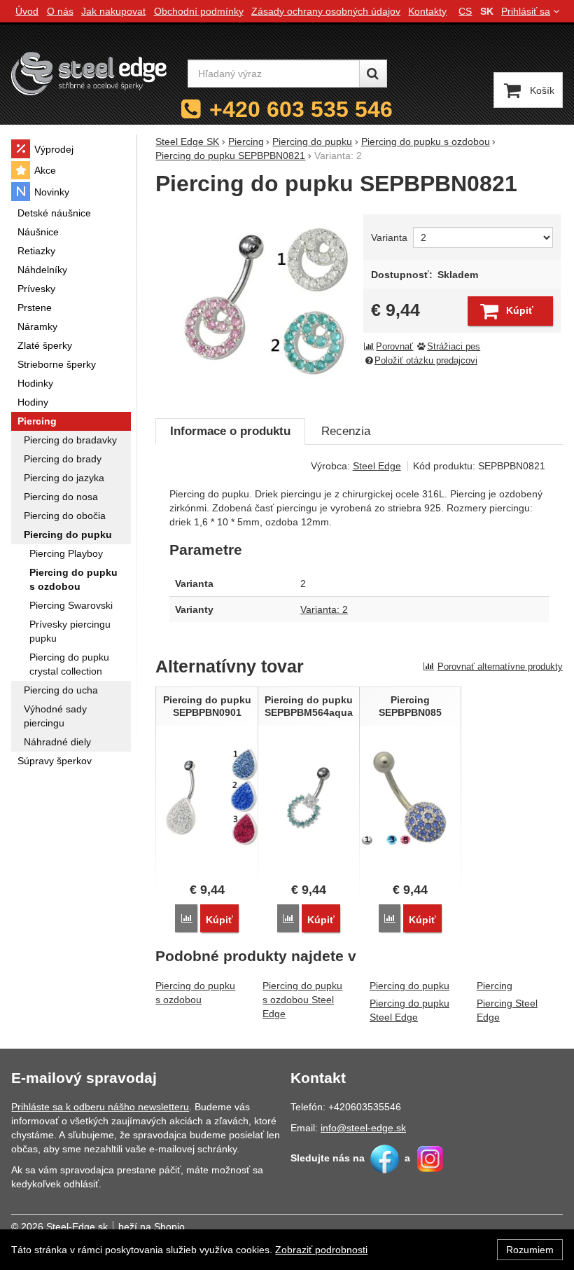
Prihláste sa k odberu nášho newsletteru (100, 1106)
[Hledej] (373, 74)
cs (465, 11)
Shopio (169, 1226)
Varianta (389, 237)
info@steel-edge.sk (363, 1127)
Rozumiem (530, 1249)
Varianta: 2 (324, 609)
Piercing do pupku (409, 985)
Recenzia (345, 431)
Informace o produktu (230, 431)
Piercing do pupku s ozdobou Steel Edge (302, 999)
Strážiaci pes (453, 347)
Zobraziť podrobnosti (321, 1249)
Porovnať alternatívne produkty (500, 666)
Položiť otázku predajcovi (425, 361)
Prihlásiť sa (525, 11)
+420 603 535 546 (301, 109)
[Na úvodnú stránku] (89, 73)
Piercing (494, 985)
